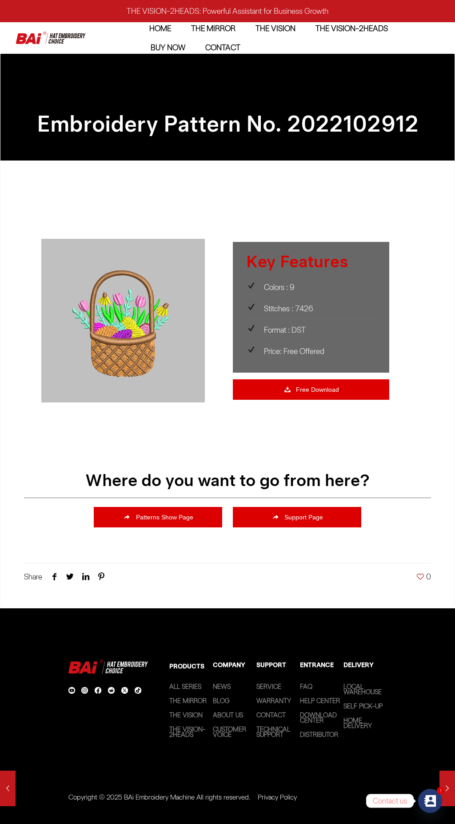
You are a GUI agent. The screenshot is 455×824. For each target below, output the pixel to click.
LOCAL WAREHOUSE (362, 689)
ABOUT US (228, 715)
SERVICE (268, 687)
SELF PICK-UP (363, 706)
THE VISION (186, 715)
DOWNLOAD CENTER (318, 717)
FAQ (306, 687)
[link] (51, 38)
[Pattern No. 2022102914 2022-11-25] (447, 788)
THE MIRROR (188, 701)
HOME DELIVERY (357, 723)
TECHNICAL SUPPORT (273, 732)
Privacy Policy (277, 797)
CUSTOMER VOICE (229, 732)
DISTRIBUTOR (319, 735)
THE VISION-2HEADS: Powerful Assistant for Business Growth (227, 11)
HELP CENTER (320, 701)
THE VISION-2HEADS (187, 732)
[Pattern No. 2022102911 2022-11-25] (8, 788)
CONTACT (271, 715)
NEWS (222, 687)
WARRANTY (273, 701)
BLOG (221, 701)
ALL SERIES (185, 687)
